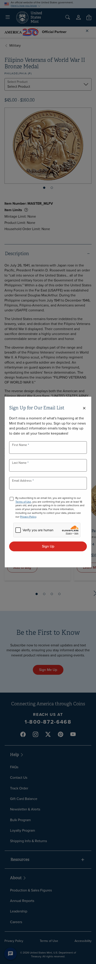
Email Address (22, 480)
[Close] (84, 408)
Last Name (19, 462)
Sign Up (48, 546)
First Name (20, 445)
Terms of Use (23, 502)
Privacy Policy (28, 517)
